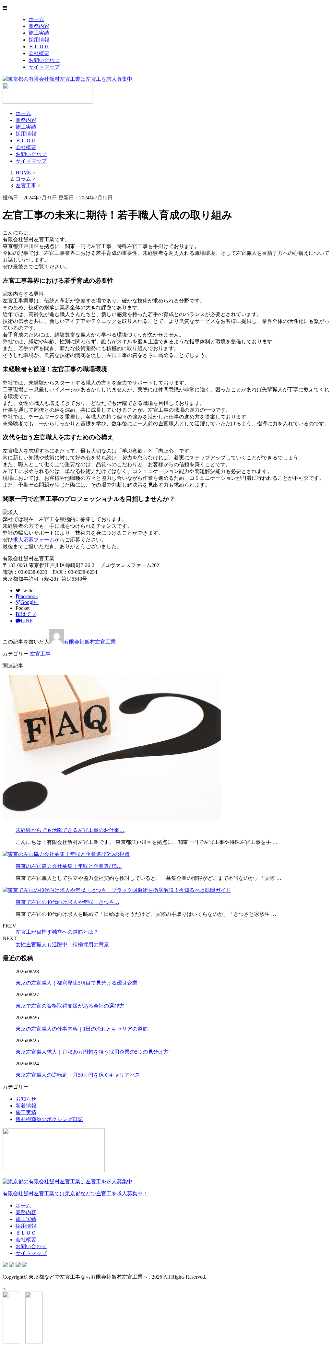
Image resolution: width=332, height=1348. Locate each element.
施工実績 (39, 33)
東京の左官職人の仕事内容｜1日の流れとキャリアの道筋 (82, 1029)
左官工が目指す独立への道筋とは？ (57, 932)
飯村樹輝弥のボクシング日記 (49, 1119)
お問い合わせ (44, 60)
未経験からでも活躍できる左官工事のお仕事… (70, 830)
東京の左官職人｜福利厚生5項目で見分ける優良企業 (76, 983)
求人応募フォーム (33, 539)
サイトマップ (44, 67)
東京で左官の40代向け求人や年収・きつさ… (67, 902)
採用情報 (39, 39)
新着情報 (26, 1105)
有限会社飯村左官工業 (90, 641)
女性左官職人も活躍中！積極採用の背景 (62, 944)
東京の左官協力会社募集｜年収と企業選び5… (69, 866)
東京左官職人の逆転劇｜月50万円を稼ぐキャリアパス (78, 1075)
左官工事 (26, 185)
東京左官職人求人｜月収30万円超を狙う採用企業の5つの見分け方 (92, 1052)
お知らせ (26, 1099)
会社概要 (39, 53)
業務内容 (39, 26)
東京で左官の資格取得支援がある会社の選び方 (70, 1006)
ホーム (36, 19)
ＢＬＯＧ (39, 46)
